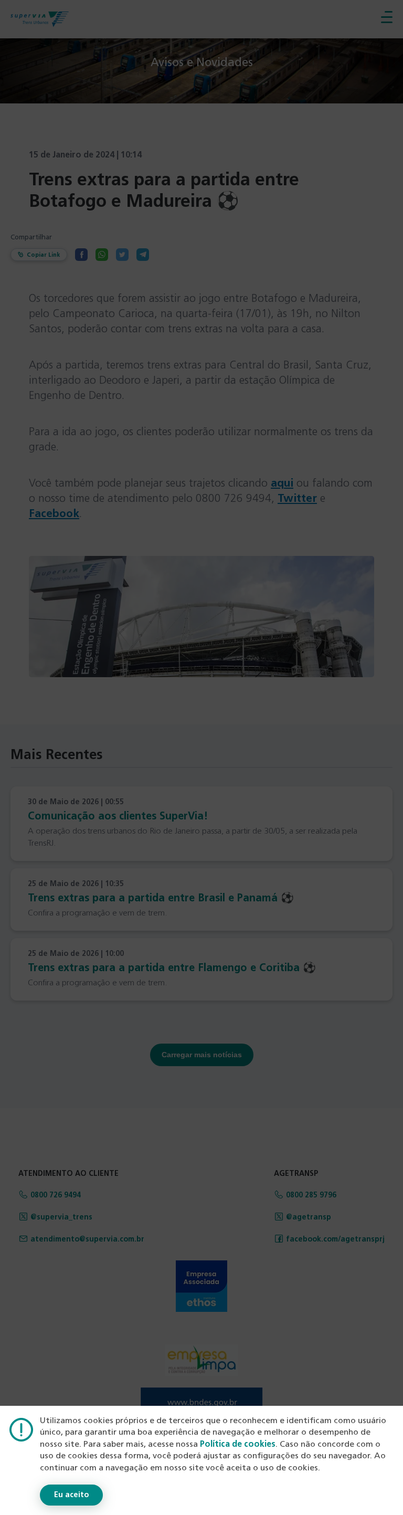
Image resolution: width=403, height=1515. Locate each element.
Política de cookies (237, 1444)
